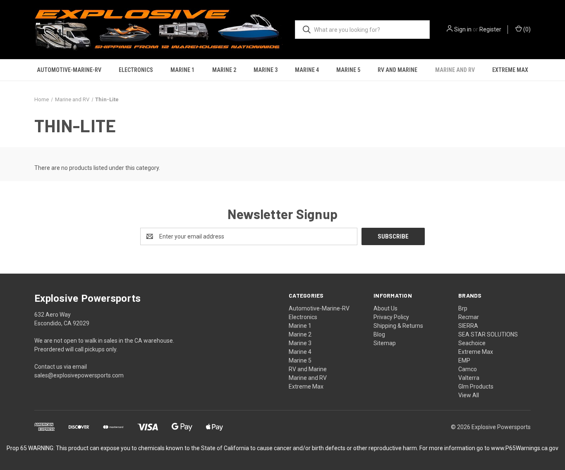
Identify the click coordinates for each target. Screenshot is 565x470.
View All (468, 395)
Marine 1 (182, 70)
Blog (379, 334)
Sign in (463, 29)
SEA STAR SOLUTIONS (488, 334)
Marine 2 (224, 70)
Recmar (468, 317)
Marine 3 (266, 70)
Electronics (136, 70)
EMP (464, 360)
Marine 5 (348, 70)
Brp (462, 308)
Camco (467, 369)
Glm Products (475, 386)
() (526, 29)
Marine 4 (307, 70)
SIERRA (468, 325)
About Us (385, 308)
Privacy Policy (391, 317)
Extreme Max (510, 70)
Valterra (468, 378)
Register (490, 29)
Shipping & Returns (398, 325)
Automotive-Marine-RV (69, 70)
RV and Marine (397, 70)
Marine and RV (455, 70)
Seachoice (472, 343)
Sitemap (384, 343)
